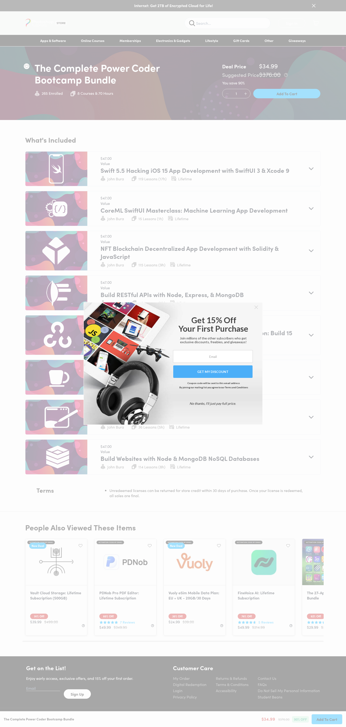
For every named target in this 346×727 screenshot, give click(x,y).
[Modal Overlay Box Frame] (173, 363)
